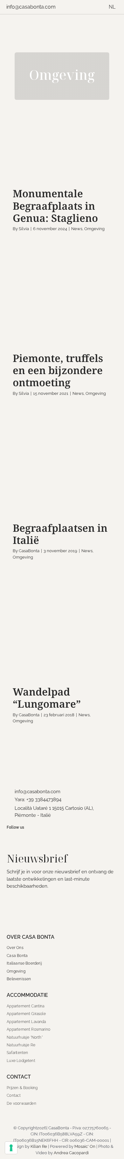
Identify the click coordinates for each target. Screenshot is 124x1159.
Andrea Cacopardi (71, 1152)
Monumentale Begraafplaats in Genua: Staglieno (55, 205)
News (51, 163)
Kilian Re (39, 1146)
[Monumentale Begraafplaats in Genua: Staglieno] (62, 147)
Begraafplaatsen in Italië (60, 534)
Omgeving (69, 163)
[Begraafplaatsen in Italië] (62, 472)
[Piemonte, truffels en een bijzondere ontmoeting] (62, 304)
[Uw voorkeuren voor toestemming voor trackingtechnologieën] (11, 1148)
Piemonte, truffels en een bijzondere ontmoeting (58, 370)
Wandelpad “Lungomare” (47, 698)
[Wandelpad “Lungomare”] (62, 635)
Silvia (24, 228)
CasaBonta (29, 550)
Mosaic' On (84, 1146)
